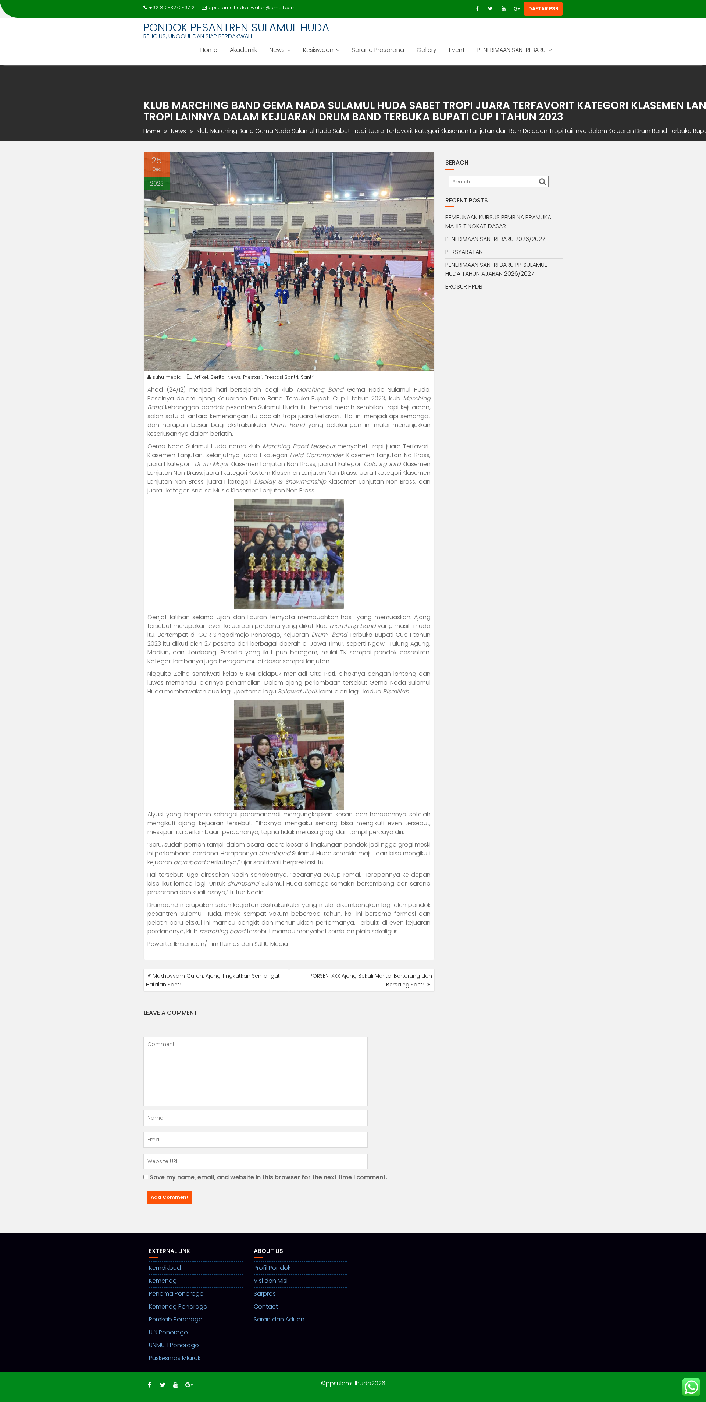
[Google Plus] (517, 9)
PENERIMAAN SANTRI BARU (511, 50)
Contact (266, 1306)
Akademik (243, 50)
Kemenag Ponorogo (178, 1306)
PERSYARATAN (464, 252)
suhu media (167, 377)
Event (457, 50)
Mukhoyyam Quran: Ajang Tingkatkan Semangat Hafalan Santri (213, 980)
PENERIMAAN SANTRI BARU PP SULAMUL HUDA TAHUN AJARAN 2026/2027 (496, 269)
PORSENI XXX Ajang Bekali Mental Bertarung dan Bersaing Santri (371, 980)
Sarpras (265, 1293)
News (277, 50)
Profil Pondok (272, 1268)
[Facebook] (477, 9)
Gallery (426, 50)
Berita (218, 377)
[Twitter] (490, 9)
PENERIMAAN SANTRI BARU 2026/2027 (495, 239)
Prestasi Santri (281, 377)
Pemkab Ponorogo (176, 1319)
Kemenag (163, 1280)
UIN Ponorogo (168, 1332)
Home (208, 50)
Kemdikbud (165, 1268)
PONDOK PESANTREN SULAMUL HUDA (236, 27)
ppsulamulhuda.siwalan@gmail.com (252, 7)
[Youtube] (503, 9)
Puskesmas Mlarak (174, 1358)
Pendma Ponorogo (176, 1293)
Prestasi (252, 377)
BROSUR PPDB (463, 286)
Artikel (201, 377)
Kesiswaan (318, 50)
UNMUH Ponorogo (174, 1345)
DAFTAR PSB (543, 8)
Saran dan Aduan (279, 1319)
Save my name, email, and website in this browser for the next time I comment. (268, 1177)
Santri (307, 377)
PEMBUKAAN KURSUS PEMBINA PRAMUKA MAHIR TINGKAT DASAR (498, 221)
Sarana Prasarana (378, 50)
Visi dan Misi (271, 1280)
